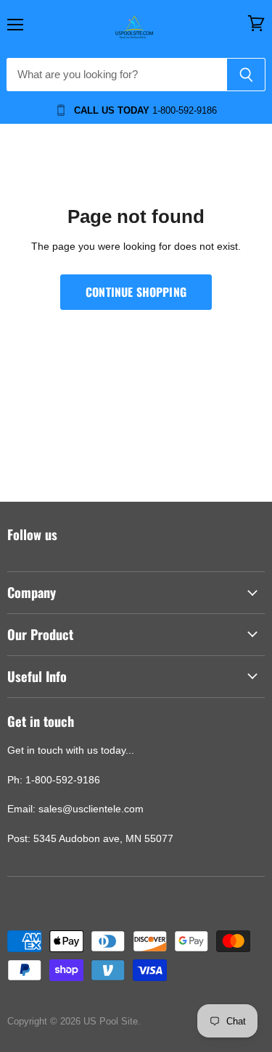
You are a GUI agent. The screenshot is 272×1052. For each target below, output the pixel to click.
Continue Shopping (136, 291)
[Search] (246, 74)
